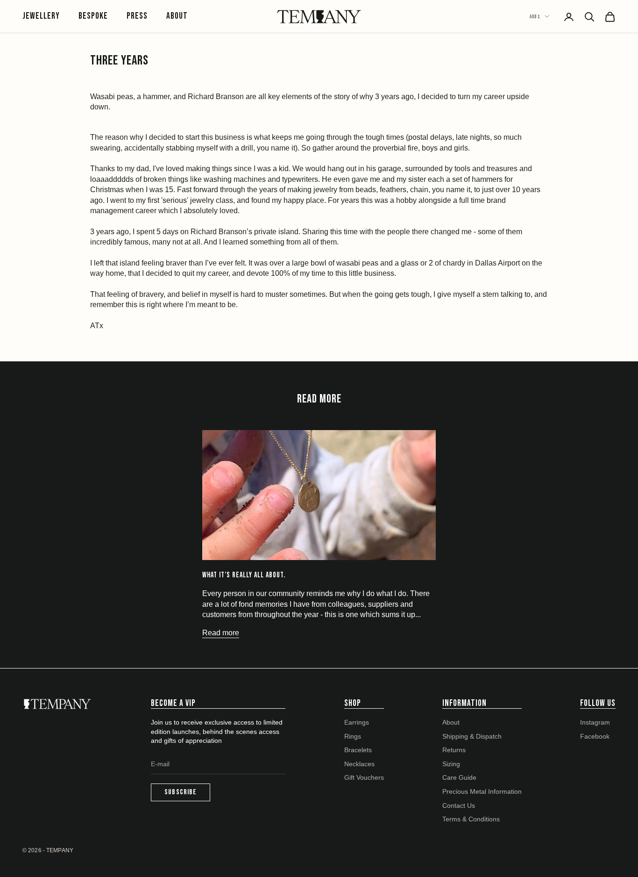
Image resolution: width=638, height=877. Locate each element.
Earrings (356, 722)
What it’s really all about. (243, 575)
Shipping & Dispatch (472, 736)
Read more (220, 633)
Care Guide (459, 777)
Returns (454, 750)
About (177, 16)
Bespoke (93, 16)
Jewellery (41, 16)
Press (137, 16)
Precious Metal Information (482, 791)
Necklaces (359, 764)
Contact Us (458, 805)
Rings (352, 736)
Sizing (451, 764)
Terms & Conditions (471, 819)
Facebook (595, 736)
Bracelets (358, 750)
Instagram (595, 722)
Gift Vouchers (364, 777)
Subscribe (180, 792)
